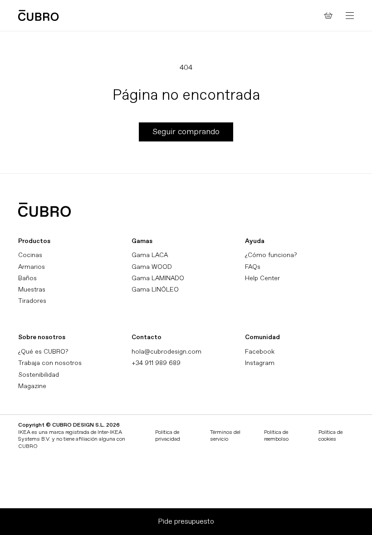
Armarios (31, 267)
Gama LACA (150, 255)
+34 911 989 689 (156, 363)
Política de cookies (330, 436)
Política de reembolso (276, 436)
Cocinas (30, 255)
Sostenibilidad (38, 375)
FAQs (252, 267)
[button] (350, 15)
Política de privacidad (167, 436)
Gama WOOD (152, 267)
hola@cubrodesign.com (166, 351)
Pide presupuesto (186, 521)
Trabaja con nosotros (50, 363)
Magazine (32, 386)
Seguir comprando (186, 131)
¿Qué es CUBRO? (43, 351)
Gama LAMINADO (158, 278)
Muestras (31, 289)
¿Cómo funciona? (271, 255)
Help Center (262, 278)
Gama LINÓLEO (155, 289)
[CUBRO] (38, 15)
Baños (27, 278)
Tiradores (32, 301)
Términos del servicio (225, 436)
